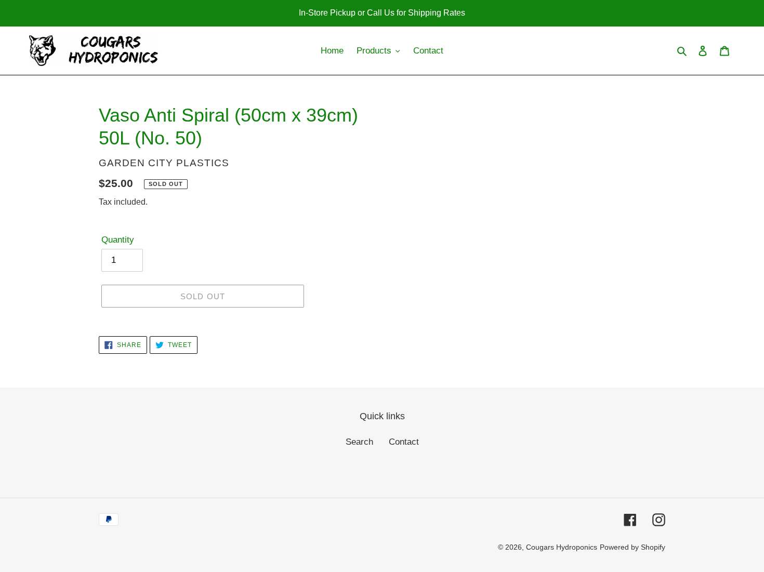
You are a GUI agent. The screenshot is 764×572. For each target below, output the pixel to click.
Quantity (117, 240)
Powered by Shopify (632, 547)
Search (359, 442)
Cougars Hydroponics (561, 547)
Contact (404, 442)
